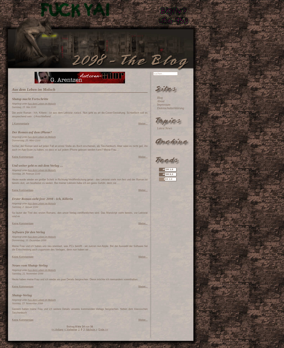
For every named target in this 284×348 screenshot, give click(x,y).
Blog (160, 97)
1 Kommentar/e (20, 123)
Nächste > (91, 329)
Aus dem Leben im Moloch (42, 103)
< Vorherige (70, 329)
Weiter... (143, 123)
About (160, 101)
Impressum (163, 104)
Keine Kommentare (22, 156)
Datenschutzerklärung (170, 108)
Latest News (164, 128)
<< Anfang (57, 329)
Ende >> (103, 329)
